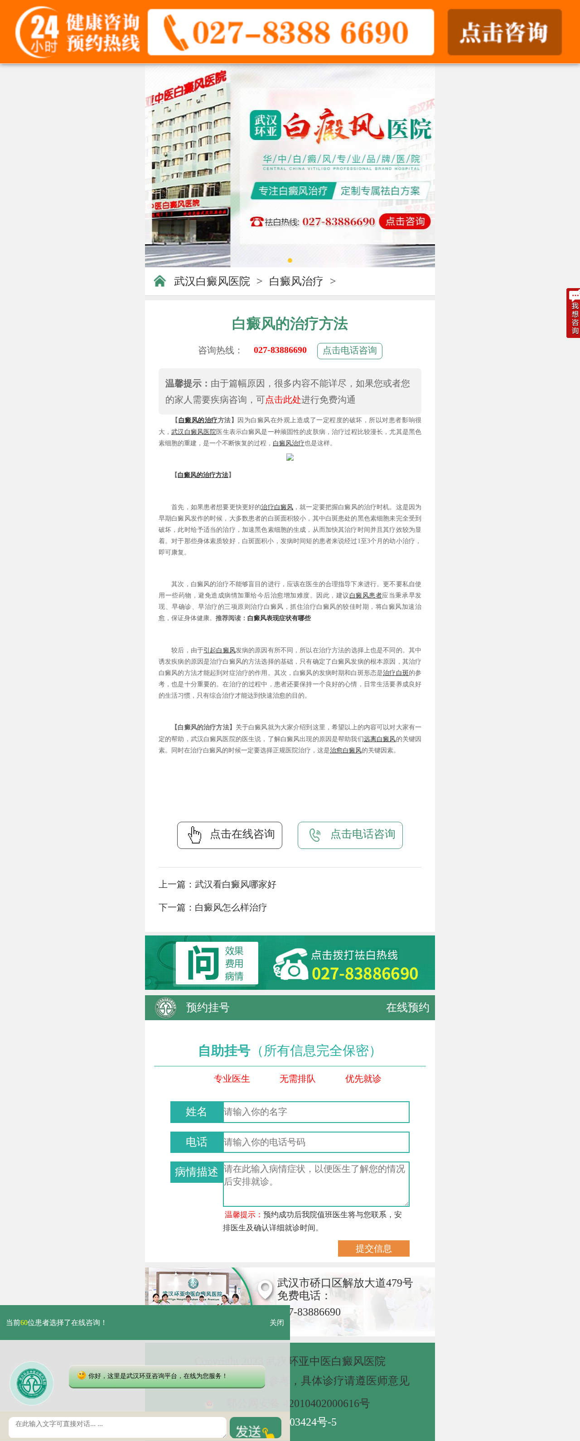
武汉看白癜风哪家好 (235, 884)
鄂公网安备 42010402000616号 (298, 1403)
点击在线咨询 (242, 834)
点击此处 (283, 400)
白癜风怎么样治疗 (231, 907)
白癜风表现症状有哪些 (279, 618)
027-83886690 (280, 350)
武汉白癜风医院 (212, 281)
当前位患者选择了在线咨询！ (56, 1322)
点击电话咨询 (350, 350)
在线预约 (408, 1007)
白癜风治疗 (296, 281)
